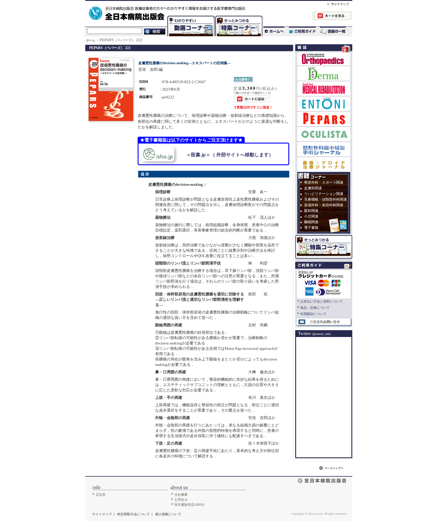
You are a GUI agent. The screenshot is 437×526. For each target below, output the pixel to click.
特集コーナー (238, 16)
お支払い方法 (323, 283)
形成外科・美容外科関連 (323, 205)
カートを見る (307, 16)
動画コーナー (189, 16)
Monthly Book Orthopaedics (323, 59)
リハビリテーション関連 (323, 194)
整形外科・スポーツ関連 (323, 182)
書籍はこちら (333, 31)
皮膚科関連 (313, 188)
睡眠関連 (311, 222)
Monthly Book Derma (323, 73)
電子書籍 (311, 228)
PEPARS (323, 118)
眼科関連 (311, 211)
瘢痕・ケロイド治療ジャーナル (323, 164)
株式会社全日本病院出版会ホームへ (198, 3)
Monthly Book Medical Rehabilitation (323, 88)
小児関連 (311, 216)
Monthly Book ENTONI (323, 103)
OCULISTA (323, 133)
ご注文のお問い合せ (323, 322)
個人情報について (168, 514)
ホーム (91, 40)
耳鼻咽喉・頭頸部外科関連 (325, 199)
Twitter (314, 333)
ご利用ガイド (299, 31)
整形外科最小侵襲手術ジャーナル (323, 149)
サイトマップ (332, 3)
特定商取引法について (133, 514)
